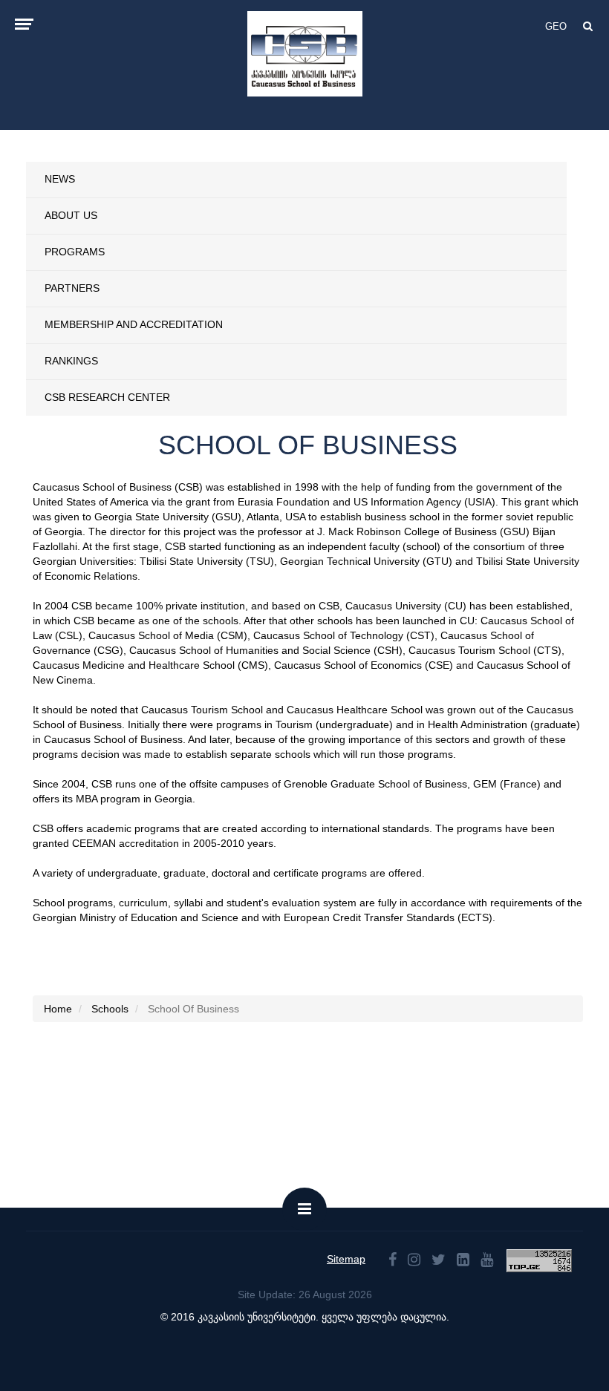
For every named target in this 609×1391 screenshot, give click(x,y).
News (60, 179)
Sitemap (346, 1259)
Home (58, 1009)
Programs (75, 252)
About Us (71, 215)
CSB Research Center (107, 397)
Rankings (71, 361)
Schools (109, 1009)
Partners (72, 288)
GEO (556, 26)
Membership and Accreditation (134, 324)
